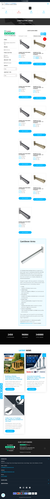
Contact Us (3, 458)
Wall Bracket (8, 62)
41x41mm (7, 50)
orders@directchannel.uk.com (7, 471)
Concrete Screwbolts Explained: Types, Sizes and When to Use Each (36, 377)
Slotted (7, 57)
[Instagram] (23, 487)
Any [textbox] (5, 69)
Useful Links (4, 480)
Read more (39, 134)
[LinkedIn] (30, 487)
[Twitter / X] (26, 487)
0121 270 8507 (25, 1)
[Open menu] (48, 4)
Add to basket (25, 62)
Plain (6, 55)
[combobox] (10, 69)
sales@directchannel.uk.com (7, 467)
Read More (10, 389)
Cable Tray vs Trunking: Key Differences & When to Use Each (14, 419)
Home (20, 23)
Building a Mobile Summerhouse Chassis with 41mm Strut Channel (13, 377)
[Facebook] (20, 487)
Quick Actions (4, 483)
